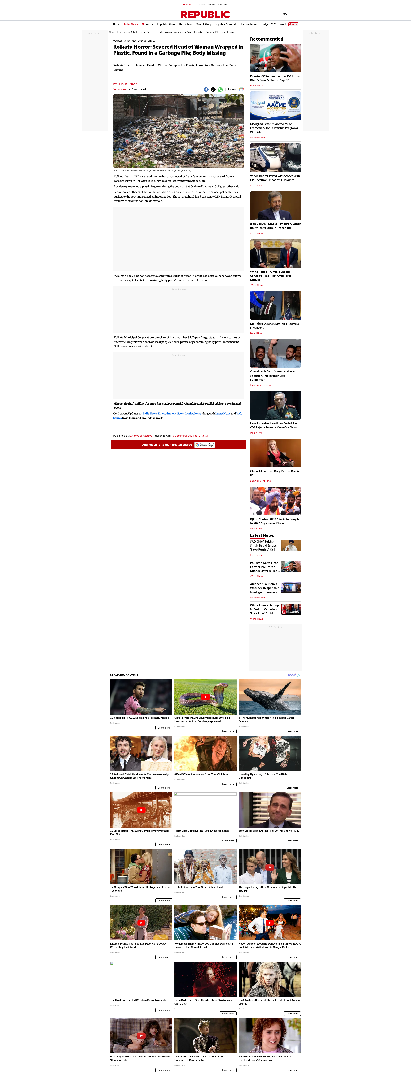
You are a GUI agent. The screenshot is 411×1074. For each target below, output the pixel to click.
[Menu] (284, 14)
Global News (256, 333)
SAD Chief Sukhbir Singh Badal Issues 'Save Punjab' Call (263, 545)
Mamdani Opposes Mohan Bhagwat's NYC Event (274, 326)
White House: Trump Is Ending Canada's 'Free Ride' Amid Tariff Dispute (270, 276)
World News (256, 86)
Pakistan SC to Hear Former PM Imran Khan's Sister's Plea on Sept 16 (275, 78)
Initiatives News (258, 138)
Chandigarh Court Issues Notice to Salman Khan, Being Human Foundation (272, 375)
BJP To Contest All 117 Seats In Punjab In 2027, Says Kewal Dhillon (274, 521)
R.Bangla (211, 4)
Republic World (187, 4)
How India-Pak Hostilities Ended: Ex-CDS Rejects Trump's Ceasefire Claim (273, 425)
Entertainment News (260, 385)
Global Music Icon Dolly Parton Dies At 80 (275, 473)
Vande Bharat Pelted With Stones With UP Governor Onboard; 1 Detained (275, 178)
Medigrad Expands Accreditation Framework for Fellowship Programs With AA (274, 128)
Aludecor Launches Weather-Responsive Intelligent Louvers (264, 588)
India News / (123, 32)
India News (120, 89)
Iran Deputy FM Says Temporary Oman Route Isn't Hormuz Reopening (275, 226)
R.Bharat (201, 4)
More (291, 24)
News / (112, 32)
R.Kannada (222, 4)
